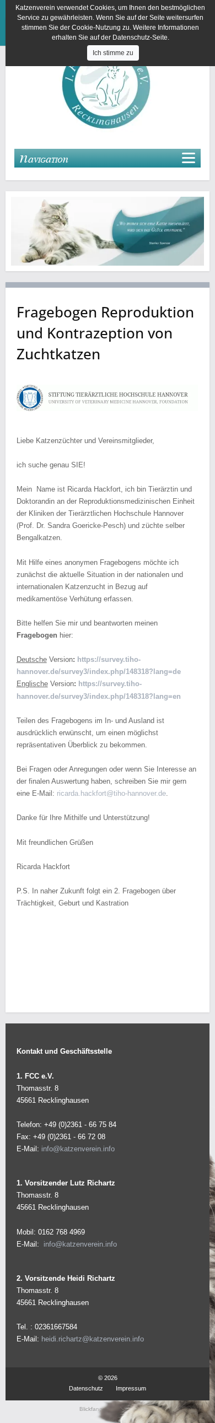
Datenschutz (86, 1388)
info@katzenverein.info (78, 1149)
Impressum (131, 1388)
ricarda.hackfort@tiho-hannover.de (111, 793)
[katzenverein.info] (107, 84)
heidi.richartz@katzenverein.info (92, 1339)
